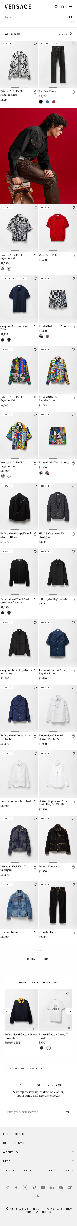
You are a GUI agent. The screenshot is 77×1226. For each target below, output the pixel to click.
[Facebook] (16, 1187)
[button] (62, 6)
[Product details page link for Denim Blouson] (58, 839)
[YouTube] (42, 1187)
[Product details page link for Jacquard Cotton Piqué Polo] (19, 299)
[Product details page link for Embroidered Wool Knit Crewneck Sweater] (19, 572)
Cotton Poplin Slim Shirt (15, 801)
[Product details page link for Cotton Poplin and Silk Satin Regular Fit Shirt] (58, 774)
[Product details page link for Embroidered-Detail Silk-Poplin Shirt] (19, 708)
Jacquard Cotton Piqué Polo (14, 327)
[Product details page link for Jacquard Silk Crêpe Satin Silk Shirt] (19, 643)
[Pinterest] (34, 1187)
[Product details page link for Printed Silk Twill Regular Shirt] (19, 64)
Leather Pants (47, 91)
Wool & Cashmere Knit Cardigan (53, 535)
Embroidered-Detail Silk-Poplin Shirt (15, 737)
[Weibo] (69, 1187)
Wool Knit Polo (48, 255)
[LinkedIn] (51, 1187)
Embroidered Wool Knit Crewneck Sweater (14, 600)
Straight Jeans (47, 932)
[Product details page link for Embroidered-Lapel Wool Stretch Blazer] (19, 506)
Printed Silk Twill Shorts (54, 326)
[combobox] (38, 17)
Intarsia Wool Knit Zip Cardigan (14, 868)
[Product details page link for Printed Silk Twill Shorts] (58, 299)
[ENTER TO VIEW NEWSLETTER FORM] (68, 1111)
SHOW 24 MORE (38, 959)
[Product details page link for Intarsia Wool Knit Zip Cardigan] (19, 839)
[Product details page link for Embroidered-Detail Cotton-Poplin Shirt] (58, 708)
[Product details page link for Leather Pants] (58, 64)
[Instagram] (7, 1187)
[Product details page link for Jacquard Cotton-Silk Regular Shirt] (58, 643)
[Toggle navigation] (70, 6)
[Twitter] (25, 1187)
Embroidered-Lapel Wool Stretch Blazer (15, 535)
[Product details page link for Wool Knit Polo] (58, 228)
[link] (11, 1068)
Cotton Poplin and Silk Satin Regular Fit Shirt (53, 802)
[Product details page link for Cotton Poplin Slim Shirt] (19, 774)
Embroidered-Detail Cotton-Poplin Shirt (51, 737)
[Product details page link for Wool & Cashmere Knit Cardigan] (58, 506)
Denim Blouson (48, 866)
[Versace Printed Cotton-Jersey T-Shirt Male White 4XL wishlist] (67, 993)
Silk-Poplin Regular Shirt (54, 599)
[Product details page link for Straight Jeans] (58, 905)
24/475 (38, 950)
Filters (62, 33)
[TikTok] (38, 1194)
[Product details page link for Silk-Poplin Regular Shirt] (58, 572)
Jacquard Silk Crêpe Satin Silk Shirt (16, 671)
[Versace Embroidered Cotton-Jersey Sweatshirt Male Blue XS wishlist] (33, 993)
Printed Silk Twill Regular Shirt (11, 93)
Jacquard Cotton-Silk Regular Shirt (52, 671)
